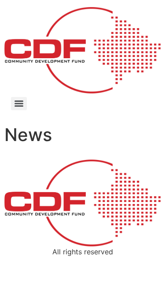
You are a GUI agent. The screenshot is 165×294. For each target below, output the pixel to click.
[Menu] (19, 103)
